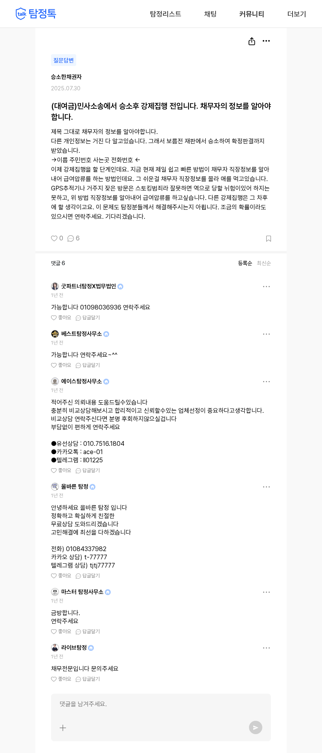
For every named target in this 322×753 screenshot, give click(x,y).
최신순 (264, 263)
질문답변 (63, 60)
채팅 (210, 13)
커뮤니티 (252, 14)
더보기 (296, 14)
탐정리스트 (165, 14)
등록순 (245, 263)
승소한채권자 (66, 77)
